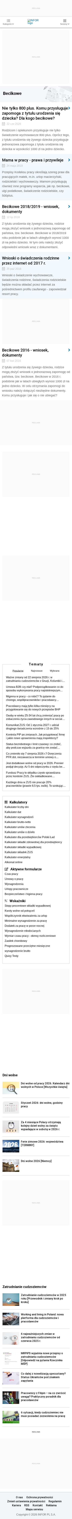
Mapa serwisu (34, 1509)
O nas (19, 1497)
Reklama (51, 1505)
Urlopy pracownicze (16, 889)
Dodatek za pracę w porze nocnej (24, 925)
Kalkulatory (18, 802)
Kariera (16, 1505)
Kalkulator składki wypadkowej (23, 847)
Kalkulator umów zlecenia (20, 827)
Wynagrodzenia (14, 884)
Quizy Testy (11, 955)
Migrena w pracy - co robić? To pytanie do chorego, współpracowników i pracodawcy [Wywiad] (31, 698)
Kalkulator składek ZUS (19, 852)
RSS (26, 1505)
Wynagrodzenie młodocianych (23, 930)
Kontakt (38, 1505)
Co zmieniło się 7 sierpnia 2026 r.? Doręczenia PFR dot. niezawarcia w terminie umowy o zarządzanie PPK (33, 755)
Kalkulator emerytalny (17, 857)
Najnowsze (37, 670)
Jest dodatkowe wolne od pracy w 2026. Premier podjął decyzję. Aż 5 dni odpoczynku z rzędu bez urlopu (35, 765)
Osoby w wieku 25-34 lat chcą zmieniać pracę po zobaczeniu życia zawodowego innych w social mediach (35, 717)
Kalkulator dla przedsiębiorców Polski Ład (30, 837)
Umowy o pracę (14, 879)
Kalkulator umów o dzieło (20, 832)
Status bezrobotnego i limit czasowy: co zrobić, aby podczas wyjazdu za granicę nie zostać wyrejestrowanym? (33, 746)
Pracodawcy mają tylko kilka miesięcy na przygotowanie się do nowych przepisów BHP (33, 708)
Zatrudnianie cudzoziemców (24, 1286)
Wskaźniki (17, 900)
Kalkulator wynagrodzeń (19, 817)
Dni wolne (10, 1075)
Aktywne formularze (26, 869)
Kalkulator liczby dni (17, 807)
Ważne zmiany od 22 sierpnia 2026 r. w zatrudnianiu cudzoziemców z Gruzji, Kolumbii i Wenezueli (34, 679)
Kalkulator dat (13, 812)
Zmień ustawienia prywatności (26, 1501)
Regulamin (55, 1501)
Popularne (18, 670)
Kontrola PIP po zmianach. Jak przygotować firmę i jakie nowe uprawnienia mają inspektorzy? (35, 736)
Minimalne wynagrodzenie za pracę (26, 920)
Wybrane (54, 670)
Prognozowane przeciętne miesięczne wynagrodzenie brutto (27, 948)
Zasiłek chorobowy (16, 940)
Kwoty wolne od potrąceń (20, 910)
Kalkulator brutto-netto (18, 822)
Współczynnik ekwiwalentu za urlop (26, 915)
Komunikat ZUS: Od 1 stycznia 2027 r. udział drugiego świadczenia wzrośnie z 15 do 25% (32, 727)
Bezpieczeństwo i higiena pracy (23, 894)
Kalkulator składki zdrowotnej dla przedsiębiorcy (33, 842)
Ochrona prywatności (39, 1497)
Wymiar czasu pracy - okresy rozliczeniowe (30, 935)
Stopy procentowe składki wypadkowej (28, 905)
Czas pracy (11, 874)
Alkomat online (13, 862)
